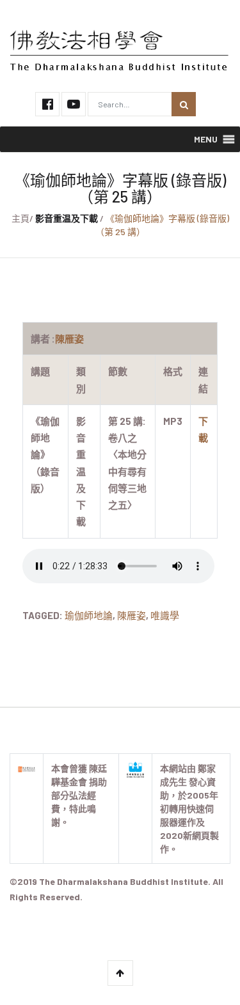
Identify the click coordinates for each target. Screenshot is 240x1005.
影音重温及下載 (66, 218)
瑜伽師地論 (89, 615)
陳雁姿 (131, 615)
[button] (206, 139)
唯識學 (164, 615)
